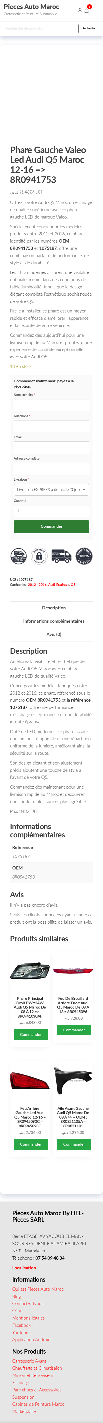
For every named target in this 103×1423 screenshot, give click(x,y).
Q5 (73, 584)
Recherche (88, 28)
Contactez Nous (28, 1303)
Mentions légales (28, 1318)
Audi (51, 584)
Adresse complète (27, 458)
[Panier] (86, 11)
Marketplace (24, 1411)
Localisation (24, 1268)
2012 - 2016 (37, 584)
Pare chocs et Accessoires (37, 1390)
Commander (31, 1035)
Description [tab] (54, 608)
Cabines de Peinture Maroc (38, 1404)
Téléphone (22, 416)
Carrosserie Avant (29, 1361)
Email (18, 437)
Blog (16, 1296)
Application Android (31, 1340)
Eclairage (62, 584)
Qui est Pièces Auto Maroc (38, 1289)
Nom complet (24, 395)
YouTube (20, 1333)
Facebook (21, 1325)
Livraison (21, 479)
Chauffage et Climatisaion (37, 1368)
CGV (17, 1311)
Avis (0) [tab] (53, 634)
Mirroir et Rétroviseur (32, 1375)
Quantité (20, 501)
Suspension (23, 1397)
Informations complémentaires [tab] (53, 621)
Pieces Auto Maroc (31, 7)
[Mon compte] (80, 10)
